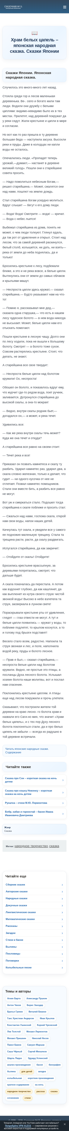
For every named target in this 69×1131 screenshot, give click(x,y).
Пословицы (13, 953)
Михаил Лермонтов (36, 1032)
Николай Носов (40, 1038)
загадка (42, 1071)
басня (40, 1065)
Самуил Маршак (36, 1045)
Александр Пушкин (36, 998)
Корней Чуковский (47, 1025)
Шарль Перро (14, 1058)
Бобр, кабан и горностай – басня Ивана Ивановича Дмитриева (29, 813)
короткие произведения (41, 1078)
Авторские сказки (16, 891)
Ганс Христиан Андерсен (20, 1018)
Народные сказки (16, 898)
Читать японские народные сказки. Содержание (27, 750)
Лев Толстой (14, 1032)
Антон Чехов (14, 1005)
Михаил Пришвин (16, 1038)
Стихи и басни (14, 939)
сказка (54, 846)
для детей (26, 1071)
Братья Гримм (15, 1012)
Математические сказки (20, 919)
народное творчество (31, 846)
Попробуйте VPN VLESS (18, 1125)
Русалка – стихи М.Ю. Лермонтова (26, 802)
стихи (28, 1098)
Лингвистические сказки (21, 912)
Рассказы (11, 925)
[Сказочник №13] (13, 7)
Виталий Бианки (37, 1012)
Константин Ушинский (19, 1025)
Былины (11, 946)
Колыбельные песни (18, 967)
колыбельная (14, 1078)
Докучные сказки (16, 905)
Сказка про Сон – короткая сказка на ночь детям (31, 780)
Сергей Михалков (37, 1051)
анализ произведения (19, 1065)
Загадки (10, 933)
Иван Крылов (47, 1018)
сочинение (13, 1098)
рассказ (41, 1091)
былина (11, 1071)
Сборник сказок (15, 884)
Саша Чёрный (14, 1051)
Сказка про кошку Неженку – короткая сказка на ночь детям (28, 792)
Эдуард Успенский (38, 1058)
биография (55, 1065)
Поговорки (12, 960)
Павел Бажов (14, 1045)
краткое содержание (18, 1085)
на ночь (39, 1085)
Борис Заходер (35, 1005)
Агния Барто (14, 998)
